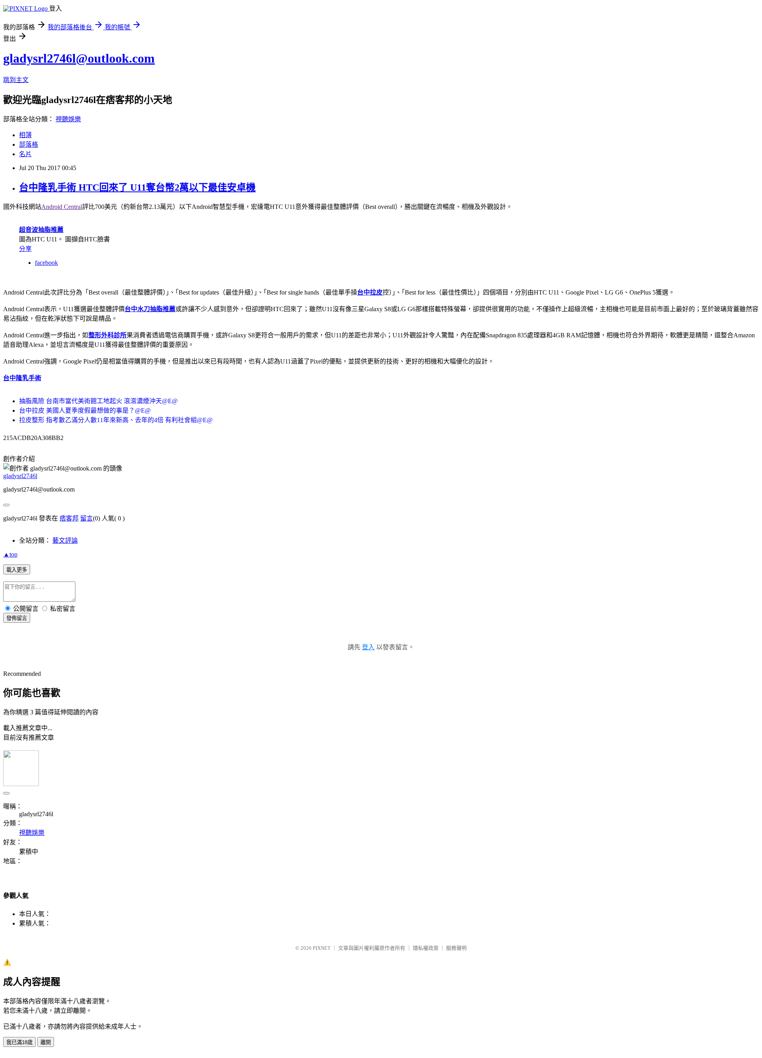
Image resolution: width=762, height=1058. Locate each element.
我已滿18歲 (19, 1042)
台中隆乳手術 (22, 378)
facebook (46, 262)
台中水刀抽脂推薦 (150, 309)
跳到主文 (16, 80)
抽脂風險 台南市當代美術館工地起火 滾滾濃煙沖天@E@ (98, 401)
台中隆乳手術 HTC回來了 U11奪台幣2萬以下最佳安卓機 (137, 187)
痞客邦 (69, 518)
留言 (86, 518)
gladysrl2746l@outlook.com (79, 58)
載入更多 (16, 570)
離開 (45, 1042)
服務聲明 (456, 948)
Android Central (61, 206)
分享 (25, 248)
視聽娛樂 (68, 119)
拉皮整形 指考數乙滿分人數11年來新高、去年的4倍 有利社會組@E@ (116, 420)
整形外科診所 (108, 335)
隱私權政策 (426, 948)
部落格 (28, 144)
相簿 (25, 135)
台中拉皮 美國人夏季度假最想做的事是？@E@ (85, 410)
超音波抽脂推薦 (41, 229)
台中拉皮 (370, 292)
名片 (25, 154)
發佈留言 (16, 618)
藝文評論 (65, 540)
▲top (10, 554)
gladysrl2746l (20, 476)
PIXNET (322, 948)
